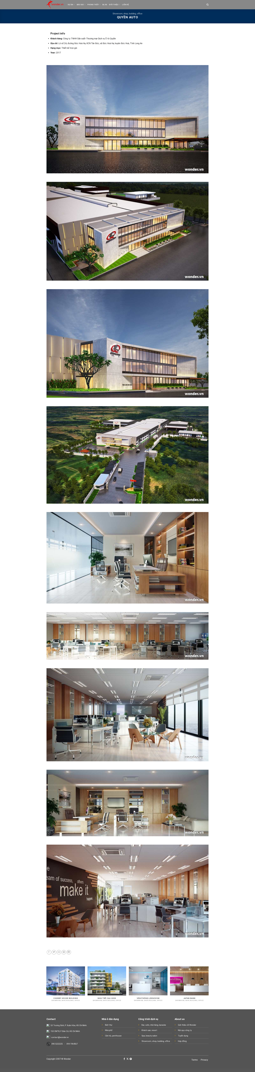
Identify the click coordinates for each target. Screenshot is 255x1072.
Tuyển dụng (183, 1036)
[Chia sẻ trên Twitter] (54, 952)
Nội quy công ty (185, 1030)
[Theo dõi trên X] (127, 1059)
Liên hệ (125, 5)
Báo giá (80, 5)
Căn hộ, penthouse (113, 1036)
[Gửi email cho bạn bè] (59, 952)
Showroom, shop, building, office (127, 13)
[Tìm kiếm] (208, 4)
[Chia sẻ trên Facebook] (49, 952)
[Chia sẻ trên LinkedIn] (69, 952)
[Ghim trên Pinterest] (63, 952)
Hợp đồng (182, 1041)
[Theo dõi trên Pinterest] (131, 1059)
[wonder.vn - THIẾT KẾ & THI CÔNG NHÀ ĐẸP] (55, 4)
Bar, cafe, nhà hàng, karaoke (154, 1025)
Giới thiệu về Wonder (187, 1025)
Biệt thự (108, 1025)
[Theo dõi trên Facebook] (124, 1059)
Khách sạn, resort (149, 1030)
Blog (104, 5)
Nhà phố (108, 1030)
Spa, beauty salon (149, 1036)
